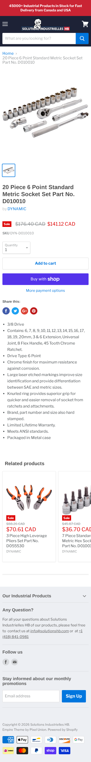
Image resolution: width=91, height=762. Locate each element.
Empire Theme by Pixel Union (24, 729)
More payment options (45, 291)
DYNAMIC (17, 209)
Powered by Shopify (63, 729)
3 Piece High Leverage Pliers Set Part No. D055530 (26, 540)
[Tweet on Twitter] (15, 311)
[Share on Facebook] (6, 311)
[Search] (82, 38)
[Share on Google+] (24, 311)
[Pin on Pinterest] (33, 311)
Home (8, 53)
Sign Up (74, 696)
